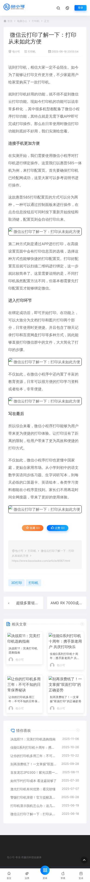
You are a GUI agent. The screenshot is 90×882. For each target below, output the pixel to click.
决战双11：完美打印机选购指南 (23, 650)
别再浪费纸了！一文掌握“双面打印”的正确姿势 (65, 699)
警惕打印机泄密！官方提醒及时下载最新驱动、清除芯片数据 (33, 797)
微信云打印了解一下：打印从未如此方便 (33, 814)
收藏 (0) (34, 528)
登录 (80, 7)
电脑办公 (22, 21)
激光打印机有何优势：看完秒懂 (33, 789)
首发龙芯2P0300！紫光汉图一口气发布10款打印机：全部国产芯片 (34, 772)
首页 (9, 21)
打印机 (35, 21)
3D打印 (16, 583)
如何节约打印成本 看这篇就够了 (33, 781)
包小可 (16, 51)
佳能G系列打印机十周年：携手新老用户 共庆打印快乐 (65, 656)
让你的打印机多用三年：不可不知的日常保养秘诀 (23, 699)
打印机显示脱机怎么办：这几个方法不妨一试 (33, 806)
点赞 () (59, 528)
